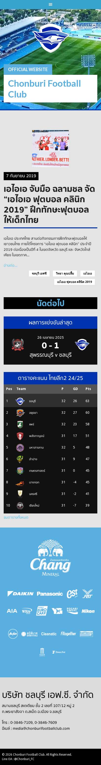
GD (75, 389)
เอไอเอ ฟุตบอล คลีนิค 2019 (74, 282)
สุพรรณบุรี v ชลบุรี (51, 355)
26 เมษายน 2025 (50, 337)
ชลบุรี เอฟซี (39, 273)
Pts (88, 389)
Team (21, 389)
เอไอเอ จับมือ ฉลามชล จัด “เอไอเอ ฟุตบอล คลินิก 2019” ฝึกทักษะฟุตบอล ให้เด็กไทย (49, 204)
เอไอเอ (87, 273)
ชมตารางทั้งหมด (16, 517)
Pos (9, 389)
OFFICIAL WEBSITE (28, 69)
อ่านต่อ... (10, 265)
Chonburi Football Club (44, 88)
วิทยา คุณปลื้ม (65, 273)
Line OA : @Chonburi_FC (18, 759)
